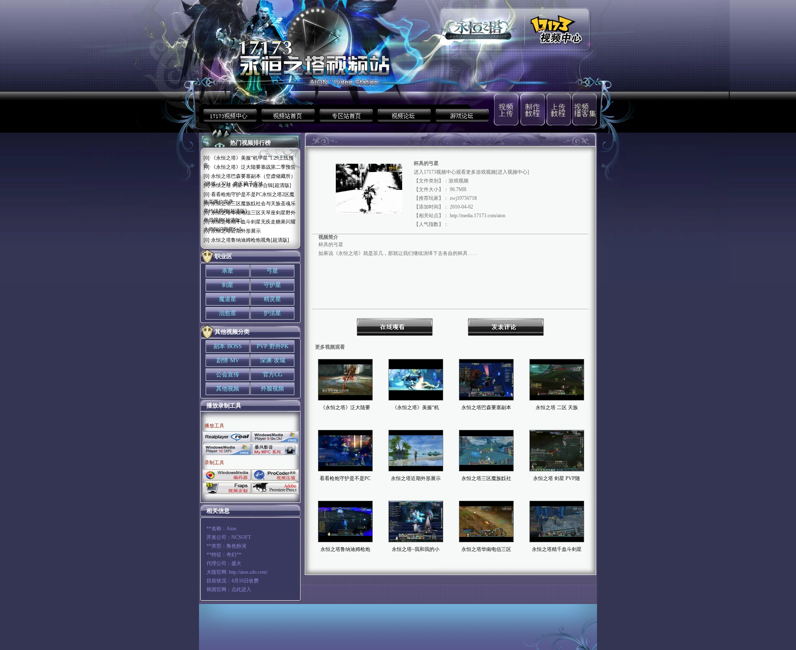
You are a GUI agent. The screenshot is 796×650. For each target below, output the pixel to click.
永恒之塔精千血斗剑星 (557, 549)
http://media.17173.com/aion (477, 215)
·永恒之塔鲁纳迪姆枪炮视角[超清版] (249, 240)
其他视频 (227, 389)
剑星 (227, 285)
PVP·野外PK (273, 346)
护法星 (272, 313)
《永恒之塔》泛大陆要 (345, 407)
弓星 (272, 271)
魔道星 (227, 299)
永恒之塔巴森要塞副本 (486, 407)
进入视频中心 (512, 172)
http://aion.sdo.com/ (248, 572)
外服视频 (272, 389)
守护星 (272, 285)
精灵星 (272, 299)
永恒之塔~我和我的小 (415, 549)
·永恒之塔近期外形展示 (235, 231)
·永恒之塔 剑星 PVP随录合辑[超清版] (250, 185)
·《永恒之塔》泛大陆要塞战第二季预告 (252, 167)
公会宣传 (227, 374)
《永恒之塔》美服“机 (415, 407)
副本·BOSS (228, 346)
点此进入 (241, 589)
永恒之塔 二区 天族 (557, 407)
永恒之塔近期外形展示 (416, 478)
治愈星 (227, 313)
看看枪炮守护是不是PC (345, 478)
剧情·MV (227, 360)
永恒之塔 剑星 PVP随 (556, 478)
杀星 (227, 271)
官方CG (272, 374)
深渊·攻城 (272, 360)
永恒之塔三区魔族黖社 (486, 478)
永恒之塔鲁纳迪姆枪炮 (345, 549)
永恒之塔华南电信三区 (486, 549)
